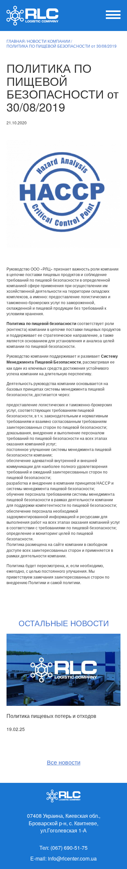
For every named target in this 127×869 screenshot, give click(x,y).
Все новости (63, 762)
